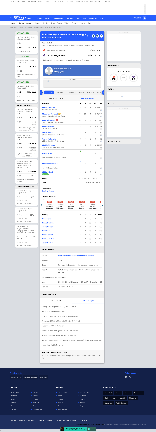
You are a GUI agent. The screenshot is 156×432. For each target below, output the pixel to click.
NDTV (12, 2)
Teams (83, 23)
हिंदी (29, 2)
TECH (66, 2)
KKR (88, 98)
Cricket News (114, 141)
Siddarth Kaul (47, 172)
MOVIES (33, 2)
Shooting (132, 398)
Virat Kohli (43, 377)
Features (75, 23)
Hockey (127, 393)
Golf (84, 18)
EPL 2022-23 (84, 392)
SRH (56, 98)
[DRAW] (124, 77)
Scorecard (49, 92)
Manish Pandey (48, 126)
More (90, 23)
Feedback (31, 420)
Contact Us (84, 420)
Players (35, 406)
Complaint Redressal (62, 420)
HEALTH (60, 2)
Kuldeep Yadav (48, 239)
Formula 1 (69, 18)
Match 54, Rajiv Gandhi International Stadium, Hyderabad (62, 45)
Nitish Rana (46, 219)
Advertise (13, 420)
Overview (59, 92)
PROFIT (24, 2)
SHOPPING (79, 2)
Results (45, 23)
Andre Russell (47, 227)
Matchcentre (62, 409)
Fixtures (37, 23)
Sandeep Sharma (48, 191)
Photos (59, 23)
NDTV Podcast (58, 18)
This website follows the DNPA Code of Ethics (89, 424)
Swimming (108, 403)
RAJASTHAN (93, 2)
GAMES (72, 2)
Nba (113, 398)
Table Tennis (121, 403)
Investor (50, 420)
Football (47, 18)
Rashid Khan (47, 153)
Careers (74, 420)
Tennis (78, 18)
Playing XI (90, 92)
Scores (21, 23)
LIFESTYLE (53, 2)
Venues (13, 409)
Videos (67, 23)
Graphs (81, 92)
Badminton (93, 18)
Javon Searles (47, 243)
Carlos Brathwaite (49, 139)
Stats (111, 104)
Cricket (39, 18)
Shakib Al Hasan (48, 145)
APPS (86, 2)
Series (28, 23)
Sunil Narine (46, 231)
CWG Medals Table (30, 377)
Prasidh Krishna (48, 223)
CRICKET (40, 2)
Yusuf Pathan (47, 133)
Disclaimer (41, 420)
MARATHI (107, 2)
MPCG (100, 2)
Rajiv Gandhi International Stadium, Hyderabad (76, 255)
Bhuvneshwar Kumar (50, 164)
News (53, 23)
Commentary (71, 92)
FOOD (47, 2)
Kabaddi (122, 398)
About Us (22, 420)
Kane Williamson (49, 120)
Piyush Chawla (48, 235)
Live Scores (15, 392)
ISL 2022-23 (62, 392)
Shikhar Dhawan (48, 108)
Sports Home (13, 27)
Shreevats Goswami (51, 114)
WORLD (17, 2)
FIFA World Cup (16, 377)
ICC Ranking (37, 409)
